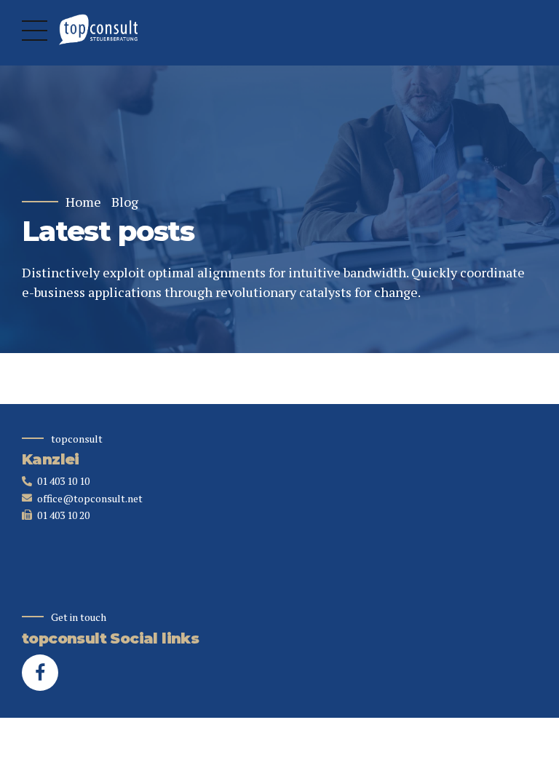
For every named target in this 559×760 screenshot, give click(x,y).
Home (83, 202)
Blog (124, 202)
